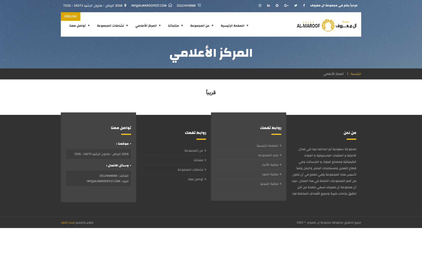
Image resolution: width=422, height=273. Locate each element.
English (70, 16)
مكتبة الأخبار (270, 165)
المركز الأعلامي (146, 26)
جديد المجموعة (268, 155)
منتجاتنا (173, 26)
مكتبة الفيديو (269, 184)
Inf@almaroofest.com (149, 5)
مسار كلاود (68, 222)
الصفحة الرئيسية (232, 26)
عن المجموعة (200, 26)
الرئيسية (355, 73)
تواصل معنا (77, 26)
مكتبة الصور (270, 174)
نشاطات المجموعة (110, 26)
